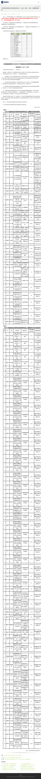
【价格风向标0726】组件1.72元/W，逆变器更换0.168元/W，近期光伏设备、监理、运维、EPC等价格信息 (9, 769)
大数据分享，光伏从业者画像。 (8, 766)
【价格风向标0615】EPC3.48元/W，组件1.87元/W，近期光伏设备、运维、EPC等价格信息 (9, 768)
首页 (35, 6)
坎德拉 (9, 755)
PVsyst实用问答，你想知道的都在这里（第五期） (9, 763)
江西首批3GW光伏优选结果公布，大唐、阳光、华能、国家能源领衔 (18, 759)
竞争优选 (19, 755)
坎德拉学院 (13, 755)
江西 (16, 755)
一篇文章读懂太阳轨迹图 (25, 763)
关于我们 (20, 775)
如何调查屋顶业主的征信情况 (26, 766)
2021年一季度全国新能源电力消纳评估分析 (13, 757)
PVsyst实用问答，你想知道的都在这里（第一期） (9, 765)
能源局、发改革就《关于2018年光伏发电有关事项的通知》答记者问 (28, 769)
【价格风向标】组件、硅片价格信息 (28, 765)
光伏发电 (5, 755)
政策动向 (14, 14)
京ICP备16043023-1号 (30, 776)
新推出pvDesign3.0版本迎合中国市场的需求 (28, 768)
